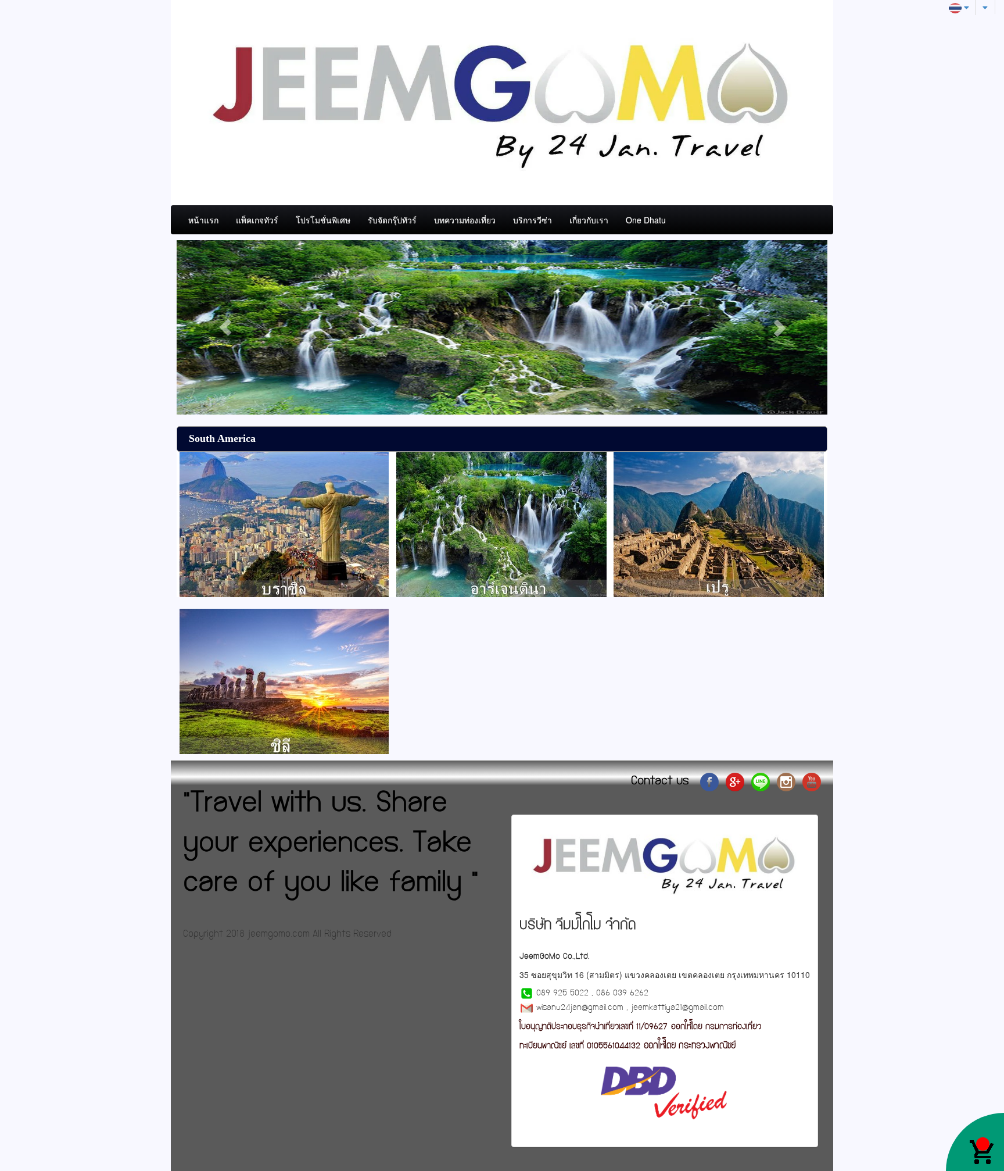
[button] (225, 327)
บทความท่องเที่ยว (465, 220)
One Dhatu (646, 220)
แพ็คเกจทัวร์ (257, 220)
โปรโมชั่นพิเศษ (323, 220)
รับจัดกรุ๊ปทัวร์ (392, 220)
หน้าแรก (203, 220)
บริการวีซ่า (532, 220)
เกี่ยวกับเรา (588, 220)
